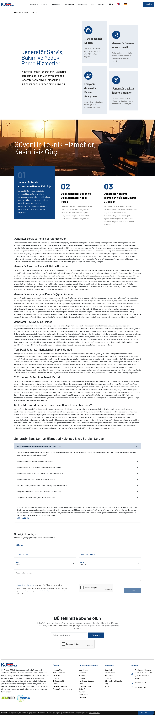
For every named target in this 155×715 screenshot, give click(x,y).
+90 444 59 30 (23, 518)
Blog (92, 4)
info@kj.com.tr (140, 687)
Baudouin (82, 678)
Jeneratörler (57, 670)
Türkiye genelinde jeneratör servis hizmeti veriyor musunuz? (39, 491)
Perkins (82, 675)
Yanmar (82, 692)
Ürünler (44, 4)
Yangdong (82, 697)
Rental (55, 683)
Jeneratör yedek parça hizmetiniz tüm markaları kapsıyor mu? (40, 473)
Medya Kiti (109, 678)
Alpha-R (82, 689)
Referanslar (82, 4)
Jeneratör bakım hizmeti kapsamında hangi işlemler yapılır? (39, 467)
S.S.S (107, 686)
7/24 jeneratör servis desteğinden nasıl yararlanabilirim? (37, 497)
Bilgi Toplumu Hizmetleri (114, 681)
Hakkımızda (109, 675)
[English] (118, 4)
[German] (125, 4)
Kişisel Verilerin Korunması (26, 585)
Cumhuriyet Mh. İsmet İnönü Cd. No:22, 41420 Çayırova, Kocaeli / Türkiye (143, 674)
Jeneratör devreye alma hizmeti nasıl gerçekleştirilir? (36, 479)
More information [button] (94, 713)
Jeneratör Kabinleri (60, 686)
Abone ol (96, 635)
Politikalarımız (110, 673)
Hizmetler (56, 4)
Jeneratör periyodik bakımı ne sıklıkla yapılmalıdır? (35, 461)
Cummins (82, 673)
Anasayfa (34, 4)
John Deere (83, 694)
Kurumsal (69, 4)
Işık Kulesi (57, 675)
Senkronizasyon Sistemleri (63, 689)
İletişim (101, 4)
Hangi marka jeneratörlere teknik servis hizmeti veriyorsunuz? (40, 446)
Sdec (81, 683)
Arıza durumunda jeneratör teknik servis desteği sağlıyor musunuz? (42, 485)
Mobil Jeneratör (59, 673)
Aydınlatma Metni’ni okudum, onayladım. (39, 585)
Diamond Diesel (85, 686)
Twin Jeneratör (58, 681)
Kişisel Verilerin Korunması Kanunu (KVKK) (63, 626)
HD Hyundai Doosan (86, 681)
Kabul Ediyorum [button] (146, 713)
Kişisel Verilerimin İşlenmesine (45, 591)
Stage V (56, 678)
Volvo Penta (83, 670)
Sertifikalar (109, 670)
